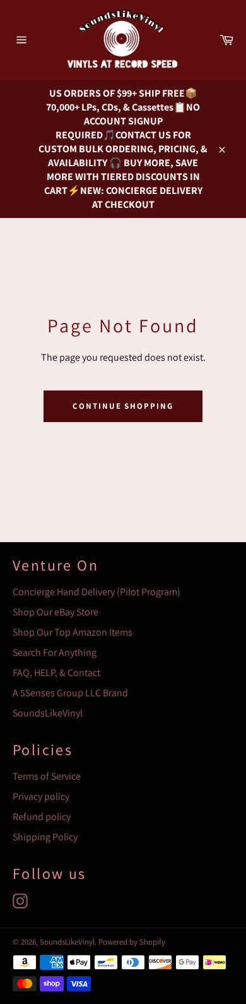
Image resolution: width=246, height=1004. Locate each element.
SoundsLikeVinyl (48, 713)
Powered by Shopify (131, 941)
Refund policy (42, 816)
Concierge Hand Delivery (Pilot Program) (96, 591)
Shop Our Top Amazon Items (72, 632)
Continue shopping (123, 406)
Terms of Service (47, 776)
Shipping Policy (45, 837)
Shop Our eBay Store (55, 612)
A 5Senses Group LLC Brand (70, 692)
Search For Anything (55, 652)
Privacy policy (41, 796)
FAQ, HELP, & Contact (56, 672)
